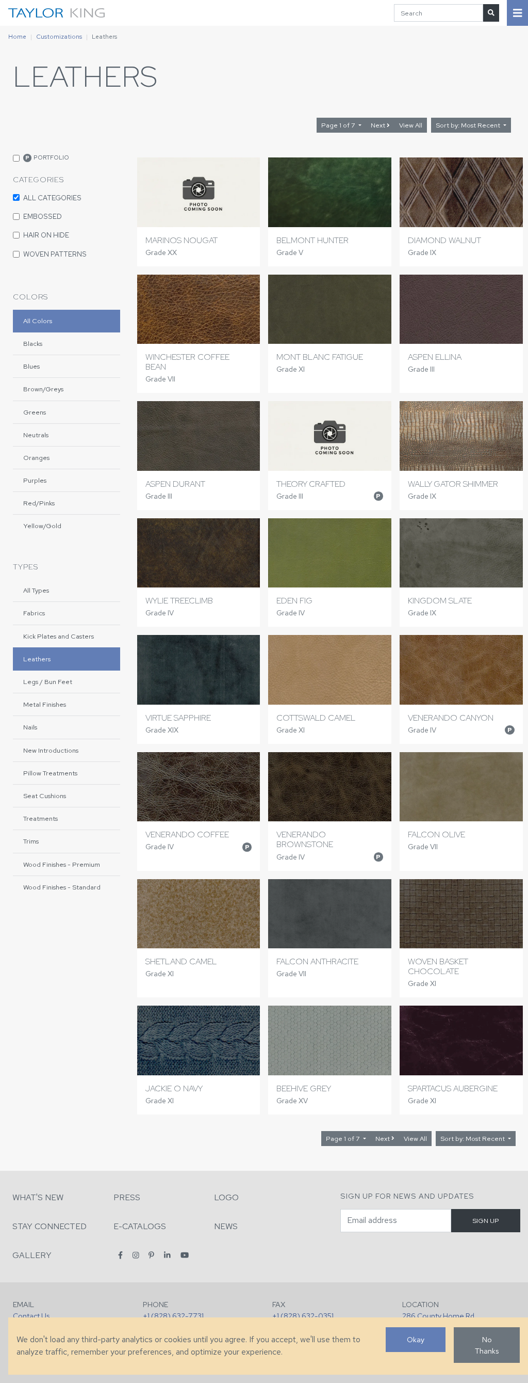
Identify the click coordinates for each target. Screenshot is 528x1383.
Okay (415, 1339)
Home (17, 37)
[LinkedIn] (167, 1255)
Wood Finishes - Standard (62, 887)
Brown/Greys (43, 389)
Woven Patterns (55, 254)
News (226, 1226)
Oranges (36, 457)
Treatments (40, 818)
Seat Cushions (44, 795)
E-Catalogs (139, 1226)
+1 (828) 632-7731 (173, 1316)
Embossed (42, 216)
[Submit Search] (491, 12)
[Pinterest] (151, 1255)
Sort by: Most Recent (469, 125)
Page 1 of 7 (339, 125)
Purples (34, 480)
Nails (30, 727)
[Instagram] (136, 1255)
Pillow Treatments (50, 773)
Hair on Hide (46, 235)
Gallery (32, 1255)
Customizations (59, 37)
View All (410, 125)
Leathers (37, 659)
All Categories (52, 197)
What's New (37, 1197)
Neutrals (35, 435)
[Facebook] (120, 1255)
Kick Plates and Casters (58, 636)
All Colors (37, 320)
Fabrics (34, 613)
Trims (31, 841)
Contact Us (31, 1316)
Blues (31, 366)
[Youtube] (184, 1255)
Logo (226, 1197)
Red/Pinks (39, 503)
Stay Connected (49, 1226)
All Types (36, 590)
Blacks (32, 343)
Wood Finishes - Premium (61, 864)
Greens (34, 412)
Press (126, 1197)
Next (379, 125)
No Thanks (487, 1345)
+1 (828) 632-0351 (303, 1316)
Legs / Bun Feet (47, 681)
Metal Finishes (44, 704)
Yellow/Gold (42, 525)
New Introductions (50, 750)
